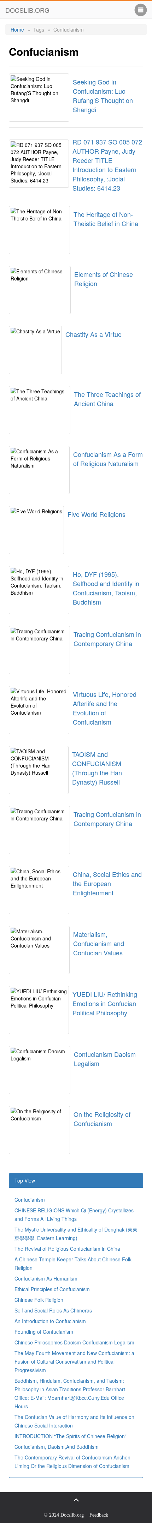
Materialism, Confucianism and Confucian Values (98, 943)
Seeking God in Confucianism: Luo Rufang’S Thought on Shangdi (103, 95)
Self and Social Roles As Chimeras (53, 1310)
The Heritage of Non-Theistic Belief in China (106, 218)
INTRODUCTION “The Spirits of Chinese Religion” (70, 1436)
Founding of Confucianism (43, 1331)
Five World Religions (96, 514)
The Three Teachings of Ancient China (107, 398)
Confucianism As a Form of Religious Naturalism (108, 458)
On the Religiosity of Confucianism (102, 1118)
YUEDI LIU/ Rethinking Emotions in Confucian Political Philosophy (104, 1003)
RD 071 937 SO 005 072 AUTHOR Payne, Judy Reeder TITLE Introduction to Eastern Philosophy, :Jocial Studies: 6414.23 (107, 164)
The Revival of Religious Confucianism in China (67, 1248)
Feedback (98, 1515)
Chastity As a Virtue (93, 334)
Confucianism (29, 1199)
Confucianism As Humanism (45, 1278)
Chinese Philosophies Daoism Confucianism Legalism (74, 1342)
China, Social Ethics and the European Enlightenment (107, 883)
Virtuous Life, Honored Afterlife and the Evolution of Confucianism (104, 707)
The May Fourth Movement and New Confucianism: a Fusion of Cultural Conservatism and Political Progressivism (74, 1361)
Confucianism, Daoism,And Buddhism (56, 1446)
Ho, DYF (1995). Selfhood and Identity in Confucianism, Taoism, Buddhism (106, 587)
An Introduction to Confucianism (50, 1321)
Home (17, 29)
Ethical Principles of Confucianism (52, 1289)
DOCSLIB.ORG (27, 10)
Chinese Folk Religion (38, 1299)
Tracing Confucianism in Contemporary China (107, 638)
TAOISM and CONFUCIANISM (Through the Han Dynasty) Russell (97, 767)
